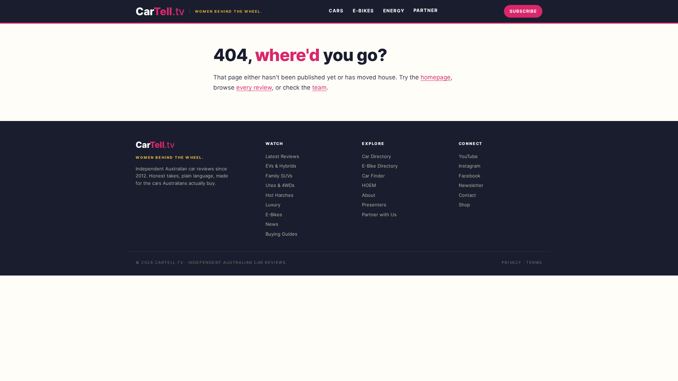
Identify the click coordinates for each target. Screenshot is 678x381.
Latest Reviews (282, 156)
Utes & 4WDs (280, 185)
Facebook (469, 176)
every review (254, 87)
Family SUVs (279, 176)
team (319, 87)
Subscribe (523, 11)
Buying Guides (281, 234)
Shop (464, 204)
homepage (436, 77)
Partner (426, 10)
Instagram (469, 166)
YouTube (468, 156)
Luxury (273, 204)
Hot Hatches (279, 195)
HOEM (369, 185)
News (272, 224)
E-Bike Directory (380, 166)
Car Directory (376, 156)
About (368, 195)
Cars (336, 10)
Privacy (512, 262)
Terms (534, 262)
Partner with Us (379, 214)
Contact (467, 195)
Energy (393, 10)
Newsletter (471, 185)
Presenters (374, 204)
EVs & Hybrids (281, 166)
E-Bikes (363, 10)
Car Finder (373, 176)
